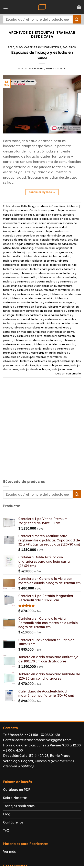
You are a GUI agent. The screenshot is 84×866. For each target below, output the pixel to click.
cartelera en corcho (48, 214)
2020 (11, 47)
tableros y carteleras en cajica (22, 289)
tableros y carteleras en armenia (41, 273)
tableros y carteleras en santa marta (37, 340)
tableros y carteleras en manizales (53, 319)
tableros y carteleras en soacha (54, 344)
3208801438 (50, 735)
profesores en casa (40, 252)
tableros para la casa (35, 264)
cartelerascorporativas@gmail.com (43, 740)
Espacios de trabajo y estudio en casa (42, 55)
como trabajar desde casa (51, 231)
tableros (69, 47)
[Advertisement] (42, 432)
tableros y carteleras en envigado (53, 302)
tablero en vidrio (59, 256)
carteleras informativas (42, 47)
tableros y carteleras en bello (57, 277)
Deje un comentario (68, 373)
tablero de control (36, 256)
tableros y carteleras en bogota (24, 281)
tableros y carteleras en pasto (22, 335)
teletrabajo (67, 361)
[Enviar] (77, 19)
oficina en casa (45, 248)
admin (61, 68)
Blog (19, 47)
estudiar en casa (35, 243)
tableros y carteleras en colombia (31, 298)
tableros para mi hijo (63, 264)
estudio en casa (57, 243)
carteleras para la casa (33, 218)
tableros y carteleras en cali (62, 289)
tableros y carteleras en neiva (54, 331)
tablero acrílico (12, 256)
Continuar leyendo (42, 192)
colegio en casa (59, 218)
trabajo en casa (61, 369)
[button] (5, 7)
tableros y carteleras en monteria (35, 327)
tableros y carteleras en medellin (24, 323)
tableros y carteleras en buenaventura (47, 285)
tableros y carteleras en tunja (36, 352)
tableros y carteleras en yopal (39, 361)
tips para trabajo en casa (52, 365)
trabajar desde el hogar (34, 369)
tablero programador (16, 260)
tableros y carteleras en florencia (24, 306)
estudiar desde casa (53, 239)
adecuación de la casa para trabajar (41, 210)
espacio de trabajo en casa (21, 239)
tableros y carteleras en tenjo (22, 348)
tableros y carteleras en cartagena (25, 294)
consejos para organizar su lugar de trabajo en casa (37, 235)
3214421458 (29, 735)
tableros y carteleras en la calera (37, 315)
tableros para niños (16, 269)
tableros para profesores (46, 269)
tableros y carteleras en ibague (32, 310)
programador (63, 252)
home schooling (22, 248)
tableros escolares (44, 260)
